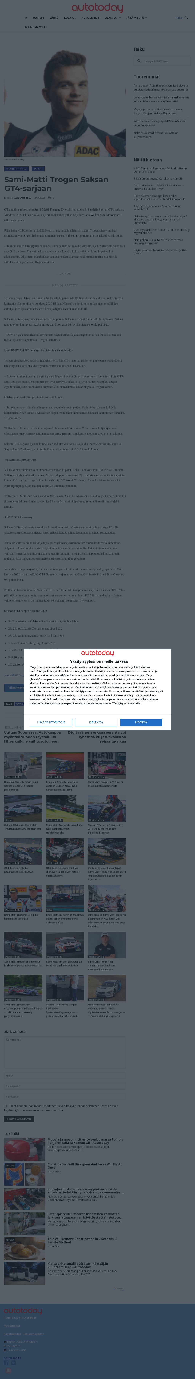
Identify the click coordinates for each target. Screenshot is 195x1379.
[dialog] (97, 689)
